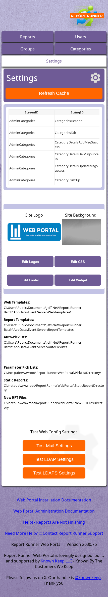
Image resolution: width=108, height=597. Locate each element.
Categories (80, 49)
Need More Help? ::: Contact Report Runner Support (54, 533)
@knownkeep (88, 577)
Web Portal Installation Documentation (54, 500)
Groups (27, 49)
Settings (54, 61)
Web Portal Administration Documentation (54, 511)
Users (80, 37)
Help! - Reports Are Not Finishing (54, 522)
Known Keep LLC (56, 561)
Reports (27, 37)
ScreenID (31, 112)
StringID (77, 112)
